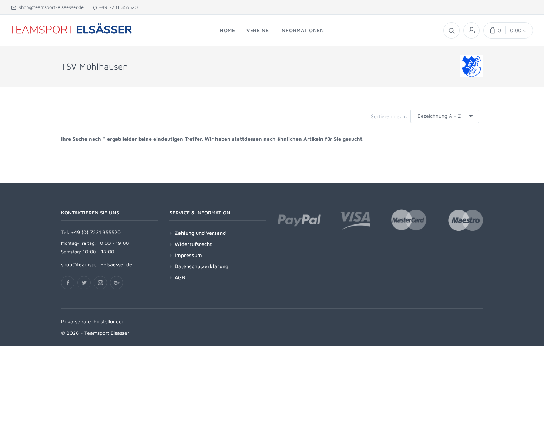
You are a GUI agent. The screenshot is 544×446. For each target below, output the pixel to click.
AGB (180, 277)
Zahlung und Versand (200, 233)
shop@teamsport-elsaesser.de (50, 7)
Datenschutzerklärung (201, 266)
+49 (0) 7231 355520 (96, 232)
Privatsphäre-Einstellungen (93, 321)
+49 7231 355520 (117, 7)
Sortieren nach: (389, 116)
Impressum (188, 255)
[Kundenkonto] (471, 30)
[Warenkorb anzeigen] (508, 30)
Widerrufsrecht (193, 244)
